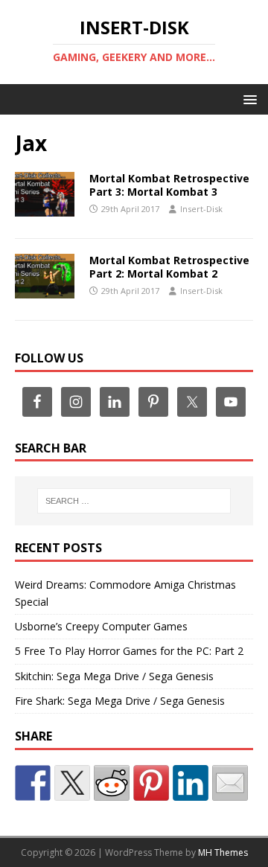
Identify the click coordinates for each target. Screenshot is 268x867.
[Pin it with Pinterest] (151, 783)
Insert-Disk (201, 208)
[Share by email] (230, 783)
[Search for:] (134, 501)
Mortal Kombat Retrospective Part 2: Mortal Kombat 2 (169, 267)
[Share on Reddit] (112, 783)
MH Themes (223, 852)
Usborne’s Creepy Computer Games (101, 626)
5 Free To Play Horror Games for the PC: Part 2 (129, 651)
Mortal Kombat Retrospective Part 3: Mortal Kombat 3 (169, 185)
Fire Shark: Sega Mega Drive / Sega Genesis (120, 701)
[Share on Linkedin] (190, 783)
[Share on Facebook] (33, 783)
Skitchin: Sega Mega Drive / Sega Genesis (114, 676)
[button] (247, 98)
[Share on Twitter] (72, 783)
